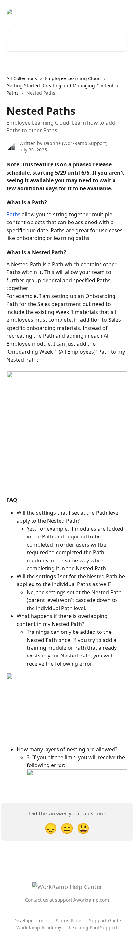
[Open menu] (121, 12)
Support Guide (105, 920)
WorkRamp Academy (38, 927)
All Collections (22, 78)
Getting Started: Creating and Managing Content (60, 85)
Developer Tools (30, 920)
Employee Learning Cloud (73, 78)
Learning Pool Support (93, 927)
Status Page (68, 920)
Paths (13, 93)
